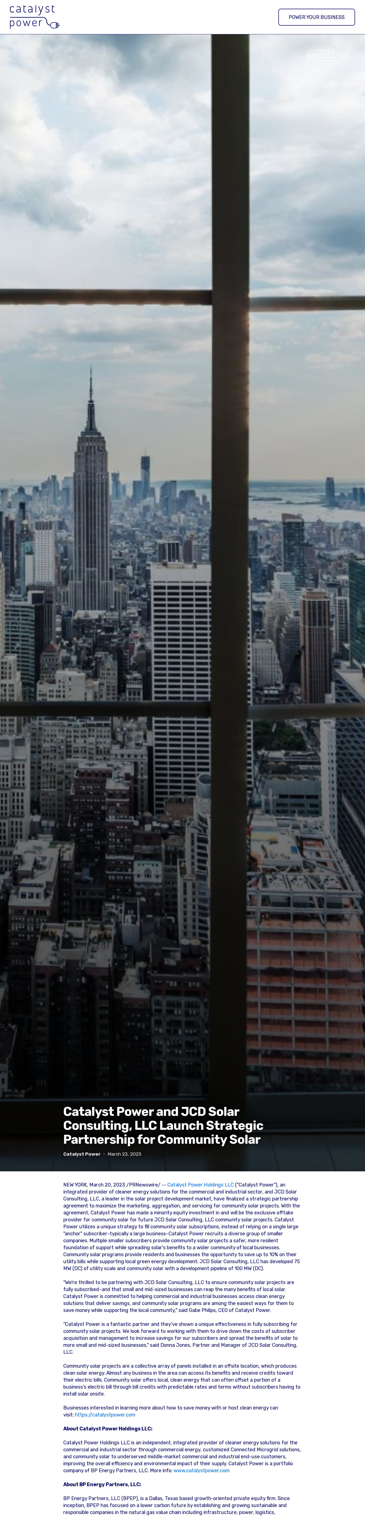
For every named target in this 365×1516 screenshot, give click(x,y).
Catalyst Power (82, 1154)
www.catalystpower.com (201, 1470)
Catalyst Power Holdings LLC (200, 1185)
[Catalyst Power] (35, 17)
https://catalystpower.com (105, 1415)
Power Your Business (317, 17)
